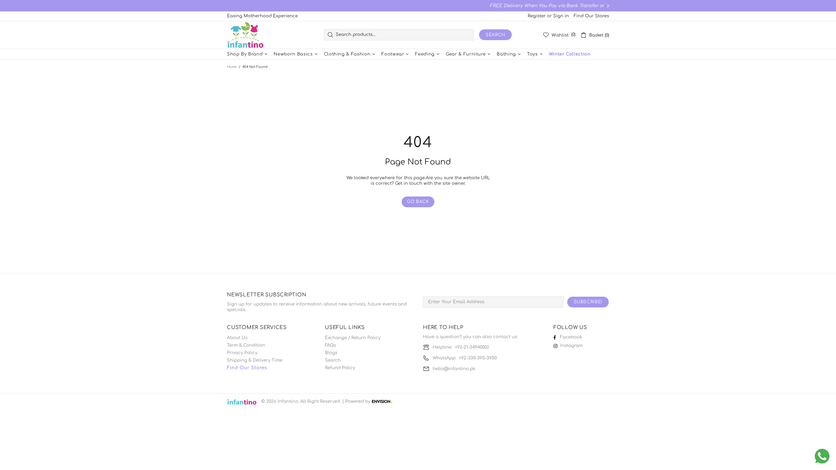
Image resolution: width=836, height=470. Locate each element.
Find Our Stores (591, 16)
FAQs (330, 345)
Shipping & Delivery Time (254, 360)
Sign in (561, 16)
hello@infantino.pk (454, 369)
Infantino (245, 35)
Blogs (331, 353)
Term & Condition (246, 345)
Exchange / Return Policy (352, 338)
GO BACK (418, 201)
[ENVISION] (382, 401)
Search (495, 35)
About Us (237, 338)
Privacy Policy (242, 353)
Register (537, 16)
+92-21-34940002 (472, 347)
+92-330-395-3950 (478, 358)
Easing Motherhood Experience (262, 16)
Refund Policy (340, 368)
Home (232, 67)
